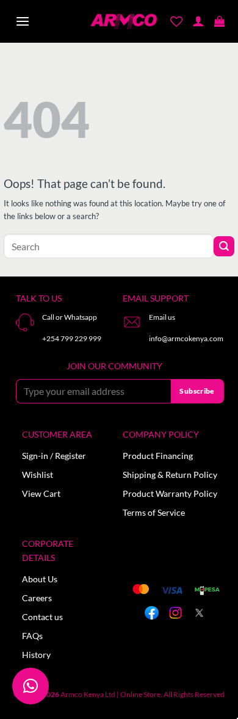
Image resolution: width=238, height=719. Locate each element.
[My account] (198, 21)
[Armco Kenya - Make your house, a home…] (123, 21)
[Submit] (224, 246)
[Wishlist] (176, 21)
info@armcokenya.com (186, 338)
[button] (22, 22)
